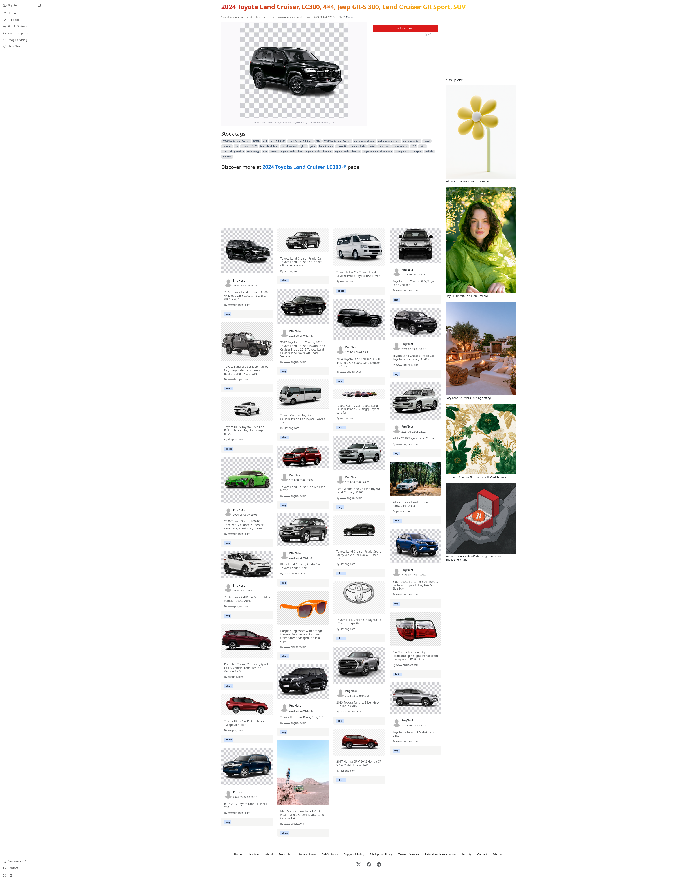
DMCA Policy (330, 854)
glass (303, 146)
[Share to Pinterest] (345, 114)
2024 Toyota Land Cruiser (236, 141)
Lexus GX (341, 146)
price (422, 146)
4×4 (265, 141)
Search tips (286, 854)
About (269, 854)
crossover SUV (249, 146)
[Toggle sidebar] (39, 5)
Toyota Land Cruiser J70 (347, 151)
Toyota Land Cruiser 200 (318, 151)
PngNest (239, 280)
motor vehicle (400, 146)
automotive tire (411, 141)
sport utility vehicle (233, 151)
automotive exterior (389, 141)
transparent (401, 151)
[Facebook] (369, 865)
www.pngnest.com (288, 17)
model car (384, 146)
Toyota (273, 151)
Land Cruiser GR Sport (300, 141)
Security (466, 854)
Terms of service (408, 854)
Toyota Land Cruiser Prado (378, 151)
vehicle (429, 151)
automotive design (364, 141)
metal (372, 146)
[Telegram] (11, 875)
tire (265, 151)
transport (417, 151)
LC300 (256, 141)
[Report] (435, 34)
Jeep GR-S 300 (278, 141)
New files (254, 854)
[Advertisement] (331, 200)
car (236, 146)
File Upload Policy (381, 854)
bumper (227, 146)
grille (313, 146)
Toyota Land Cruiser (291, 151)
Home (238, 854)
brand (427, 141)
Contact (350, 17)
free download (289, 146)
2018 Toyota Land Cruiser (337, 141)
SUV (318, 141)
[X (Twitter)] (4, 875)
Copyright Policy (354, 854)
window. (227, 156)
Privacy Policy (307, 854)
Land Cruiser (326, 146)
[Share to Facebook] (338, 114)
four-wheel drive (269, 146)
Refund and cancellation (440, 854)
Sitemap (498, 854)
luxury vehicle (357, 146)
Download (407, 28)
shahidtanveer (241, 17)
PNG (413, 146)
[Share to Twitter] (332, 114)
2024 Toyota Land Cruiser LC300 (301, 166)
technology (253, 151)
